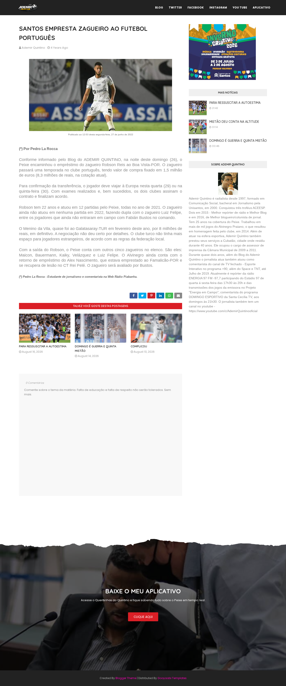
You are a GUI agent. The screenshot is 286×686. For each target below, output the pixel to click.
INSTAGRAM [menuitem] (218, 7)
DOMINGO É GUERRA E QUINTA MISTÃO (238, 141)
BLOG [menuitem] (159, 7)
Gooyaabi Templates (172, 678)
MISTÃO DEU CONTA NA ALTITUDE (234, 122)
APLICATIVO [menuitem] (261, 7)
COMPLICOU (139, 346)
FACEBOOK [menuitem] (195, 7)
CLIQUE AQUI (143, 617)
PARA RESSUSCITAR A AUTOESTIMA (42, 346)
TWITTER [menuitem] (175, 7)
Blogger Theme (126, 678)
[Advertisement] (222, 349)
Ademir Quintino (33, 48)
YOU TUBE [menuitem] (240, 7)
